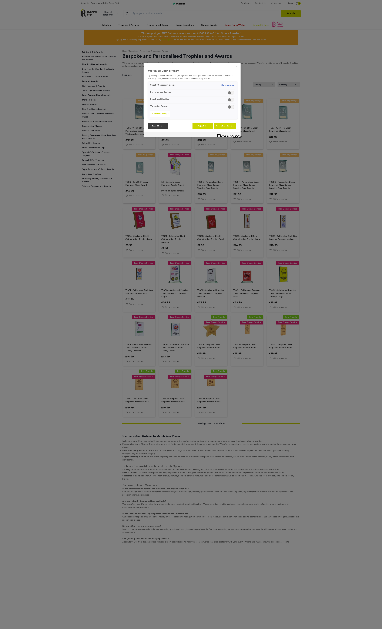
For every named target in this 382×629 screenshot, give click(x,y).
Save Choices (158, 126)
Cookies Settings (160, 114)
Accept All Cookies (225, 126)
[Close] (237, 66)
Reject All (202, 126)
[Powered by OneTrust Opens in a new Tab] (227, 135)
